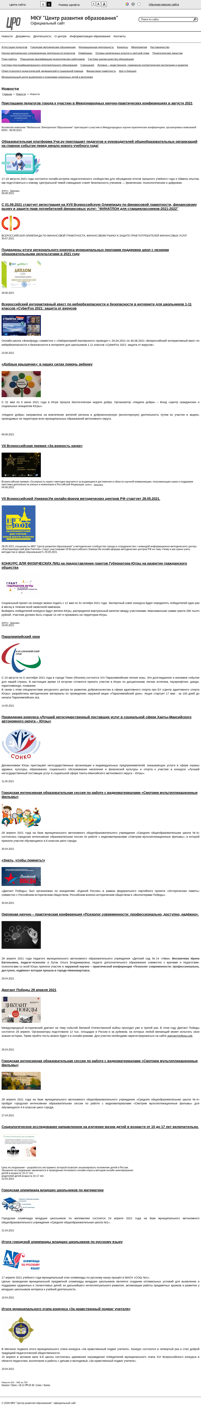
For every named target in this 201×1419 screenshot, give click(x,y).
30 (33, 1385)
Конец (47, 1385)
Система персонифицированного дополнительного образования (39, 65)
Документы (23, 36)
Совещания (87, 65)
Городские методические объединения (53, 47)
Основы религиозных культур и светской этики (122, 53)
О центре (60, 36)
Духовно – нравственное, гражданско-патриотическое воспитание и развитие (142, 65)
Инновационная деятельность (96, 47)
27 (23, 1385)
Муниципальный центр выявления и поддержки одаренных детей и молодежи (47, 77)
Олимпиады (85, 53)
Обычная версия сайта (164, 4)
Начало (5, 1385)
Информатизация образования (90, 36)
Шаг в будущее (127, 71)
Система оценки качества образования (111, 59)
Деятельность (42, 36)
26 (20, 1385)
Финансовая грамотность (101, 71)
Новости (7, 36)
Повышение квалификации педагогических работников (52, 59)
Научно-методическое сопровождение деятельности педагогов (38, 53)
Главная (7, 94)
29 (29, 1385)
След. (39, 1385)
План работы (9, 59)
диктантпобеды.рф (179, 1035)
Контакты (120, 36)
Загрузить (14, 191)
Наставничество (159, 47)
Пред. (14, 1385)
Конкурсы (122, 47)
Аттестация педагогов (14, 47)
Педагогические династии (167, 53)
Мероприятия (139, 47)
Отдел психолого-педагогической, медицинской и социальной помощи (42, 71)
